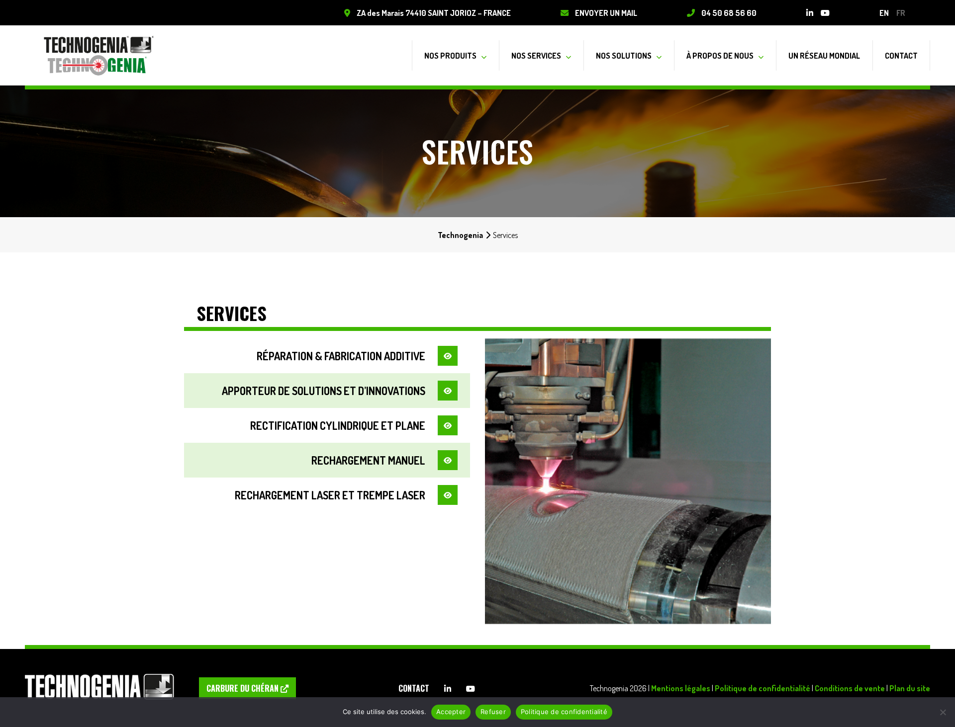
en (884, 12)
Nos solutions (624, 55)
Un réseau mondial (824, 55)
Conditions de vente (850, 688)
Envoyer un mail (606, 12)
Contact (901, 55)
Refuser (493, 712)
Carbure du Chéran (243, 688)
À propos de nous (720, 55)
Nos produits (450, 55)
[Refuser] (943, 712)
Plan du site (909, 688)
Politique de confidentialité (762, 688)
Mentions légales (680, 688)
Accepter (451, 712)
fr (900, 12)
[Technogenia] (99, 55)
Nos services (536, 55)
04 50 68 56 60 (729, 12)
